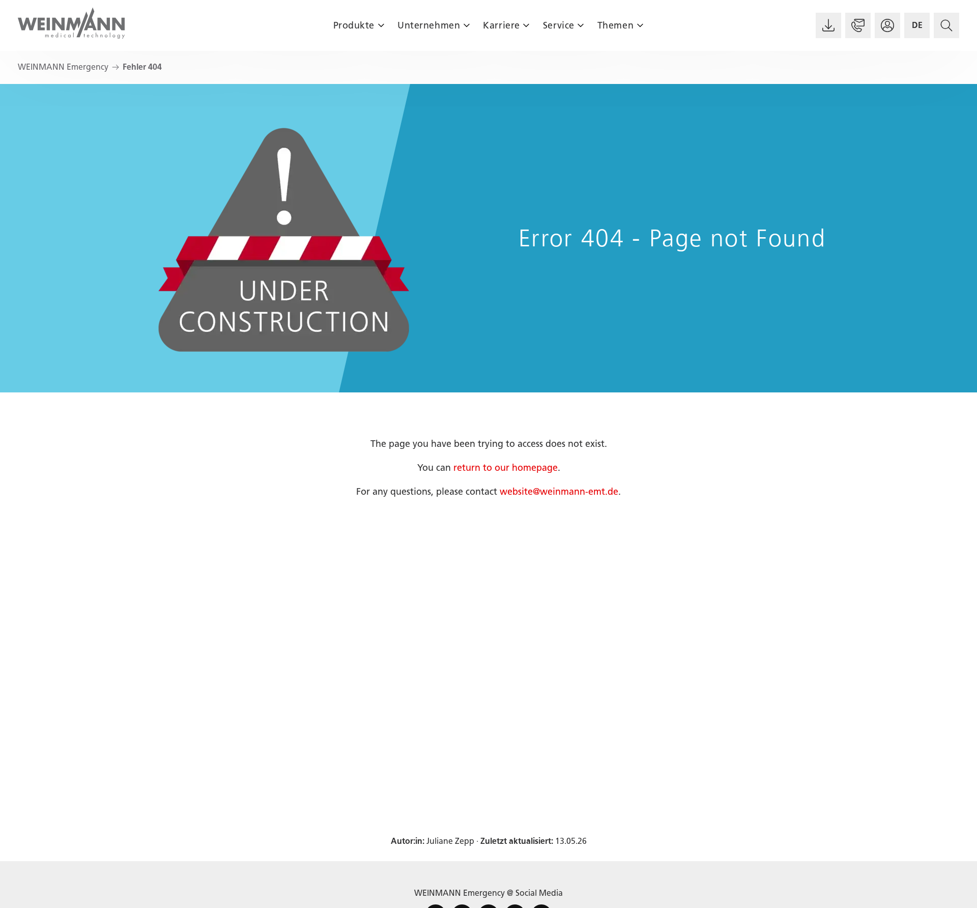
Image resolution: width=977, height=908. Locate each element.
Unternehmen (428, 25)
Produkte (354, 25)
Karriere (501, 25)
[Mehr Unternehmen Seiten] (466, 25)
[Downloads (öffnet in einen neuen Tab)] (828, 25)
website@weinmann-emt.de (559, 491)
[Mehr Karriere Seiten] (526, 25)
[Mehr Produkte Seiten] (381, 25)
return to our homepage (505, 467)
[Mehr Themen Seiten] (640, 25)
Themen (615, 25)
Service (558, 25)
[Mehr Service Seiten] (580, 25)
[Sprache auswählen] (917, 25)
